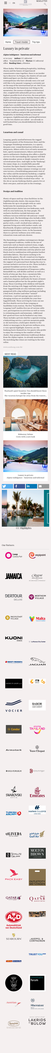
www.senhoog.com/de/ (13, 347)
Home (8, 42)
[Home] (25, 3)
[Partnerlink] (14, 555)
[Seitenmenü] (5, 3)
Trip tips (36, 42)
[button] (7, 486)
